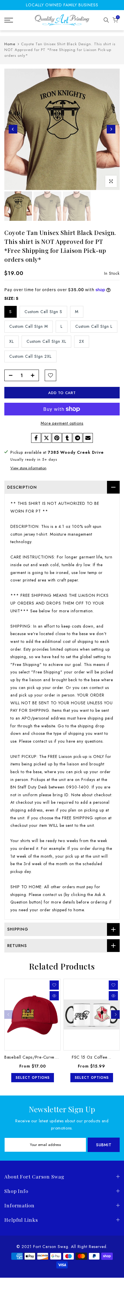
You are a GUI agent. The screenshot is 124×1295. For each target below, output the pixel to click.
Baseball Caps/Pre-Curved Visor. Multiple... (47, 1057)
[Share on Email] (88, 438)
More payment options (62, 423)
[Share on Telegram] (77, 438)
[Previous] (13, 129)
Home (9, 44)
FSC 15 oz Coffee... (91, 1057)
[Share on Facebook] (36, 438)
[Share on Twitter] (46, 438)
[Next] (111, 129)
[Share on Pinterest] (57, 438)
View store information (28, 468)
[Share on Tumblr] (67, 438)
